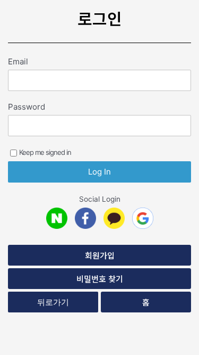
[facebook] (85, 218)
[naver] (57, 218)
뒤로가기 (53, 302)
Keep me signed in (45, 152)
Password (26, 107)
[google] (142, 218)
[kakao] (114, 218)
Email (18, 61)
